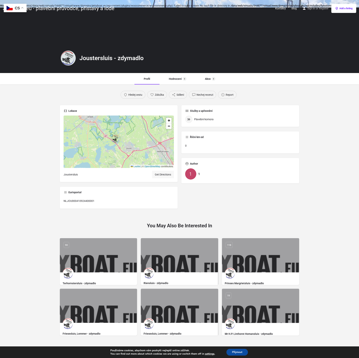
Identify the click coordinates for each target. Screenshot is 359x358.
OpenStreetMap (152, 166)
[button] (119, 142)
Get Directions (163, 174)
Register (324, 8)
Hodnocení (177, 78)
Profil (147, 78)
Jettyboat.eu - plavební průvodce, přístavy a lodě (58, 8)
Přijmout (237, 352)
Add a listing (345, 8)
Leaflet (136, 166)
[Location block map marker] (116, 139)
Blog (294, 8)
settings (209, 354)
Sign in (311, 8)
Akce (209, 78)
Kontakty (280, 8)
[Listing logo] (68, 58)
